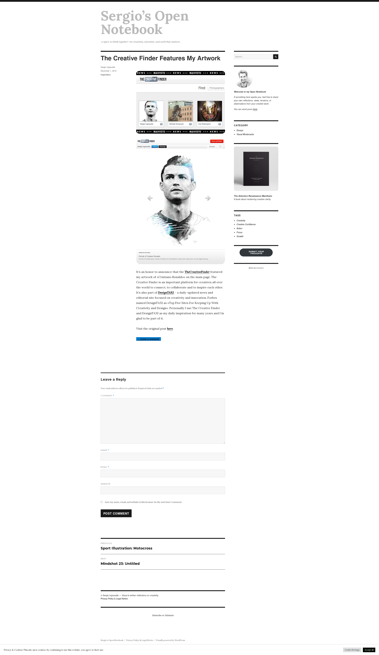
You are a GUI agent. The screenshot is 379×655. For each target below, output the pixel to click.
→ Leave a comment (148, 338)
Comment (107, 395)
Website (105, 484)
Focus (239, 232)
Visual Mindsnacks (245, 134)
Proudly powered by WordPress (170, 640)
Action (239, 228)
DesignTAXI (166, 292)
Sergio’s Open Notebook (145, 22)
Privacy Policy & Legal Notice (114, 598)
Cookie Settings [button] (352, 650)
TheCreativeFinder (197, 272)
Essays (240, 130)
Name (105, 450)
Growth (240, 236)
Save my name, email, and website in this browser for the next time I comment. (143, 502)
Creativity (241, 220)
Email (105, 467)
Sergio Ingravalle (108, 67)
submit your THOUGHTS (256, 252)
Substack (260, 268)
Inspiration (106, 74)
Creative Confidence (246, 224)
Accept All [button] (369, 650)
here (170, 328)
